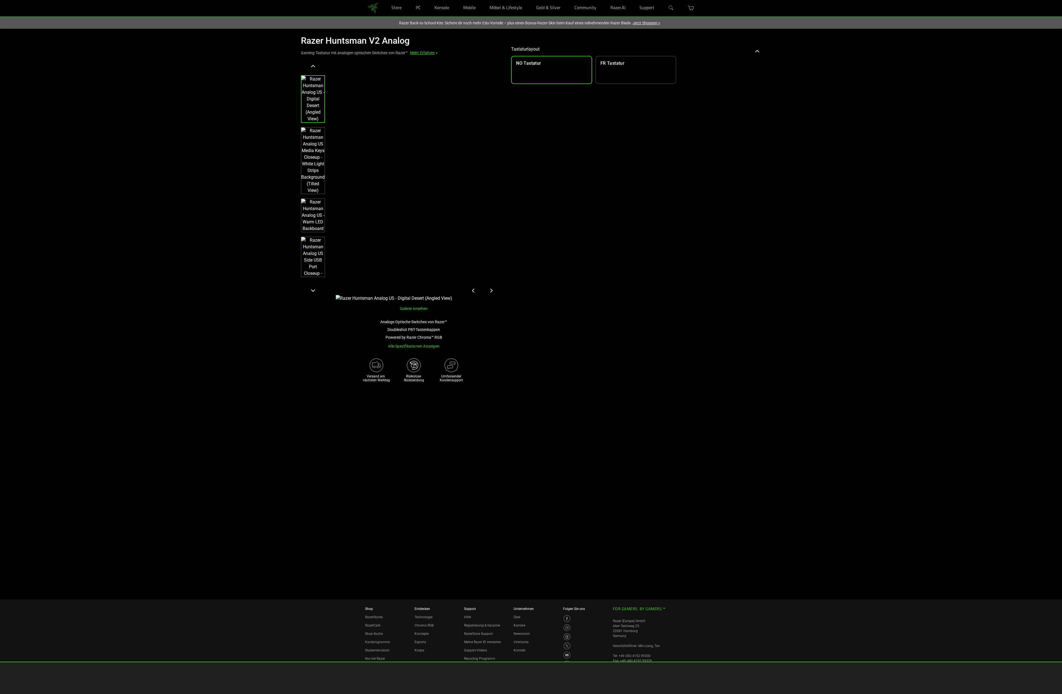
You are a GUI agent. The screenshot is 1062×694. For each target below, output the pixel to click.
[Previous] (313, 66)
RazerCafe (372, 625)
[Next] (313, 290)
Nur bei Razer (375, 659)
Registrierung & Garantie (482, 625)
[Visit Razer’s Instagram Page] (567, 628)
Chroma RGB (424, 625)
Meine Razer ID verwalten (482, 642)
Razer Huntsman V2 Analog (355, 40)
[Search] (671, 8)
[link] (373, 8)
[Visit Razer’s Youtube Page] (567, 655)
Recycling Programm (479, 659)
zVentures (521, 642)
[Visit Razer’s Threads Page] (567, 637)
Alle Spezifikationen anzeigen (413, 346)
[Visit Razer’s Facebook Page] (567, 618)
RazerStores (374, 617)
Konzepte (422, 634)
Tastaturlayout (525, 49)
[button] (691, 8)
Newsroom (522, 634)
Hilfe (467, 617)
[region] (401, 182)
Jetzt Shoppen (646, 23)
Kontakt (519, 650)
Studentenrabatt (377, 650)
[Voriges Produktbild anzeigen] (473, 290)
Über (517, 617)
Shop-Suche (374, 634)
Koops (419, 650)
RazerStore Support (478, 634)
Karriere (519, 625)
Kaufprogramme (377, 642)
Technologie (424, 617)
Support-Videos (475, 650)
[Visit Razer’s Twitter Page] (567, 646)
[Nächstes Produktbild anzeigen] (491, 290)
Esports (420, 642)
